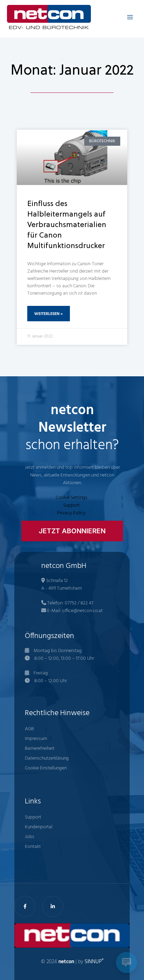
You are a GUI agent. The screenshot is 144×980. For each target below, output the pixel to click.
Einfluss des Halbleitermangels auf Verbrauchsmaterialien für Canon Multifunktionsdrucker (66, 225)
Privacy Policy (71, 513)
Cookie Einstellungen (46, 768)
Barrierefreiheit (40, 749)
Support (71, 505)
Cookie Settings (71, 498)
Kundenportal (38, 827)
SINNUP (94, 962)
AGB (29, 729)
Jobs (29, 837)
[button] (72, 531)
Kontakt (33, 847)
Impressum (36, 739)
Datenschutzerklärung (47, 758)
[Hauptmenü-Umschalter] (130, 17)
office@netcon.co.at (82, 611)
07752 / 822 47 (79, 603)
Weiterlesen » (48, 313)
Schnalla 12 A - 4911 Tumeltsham (61, 584)
